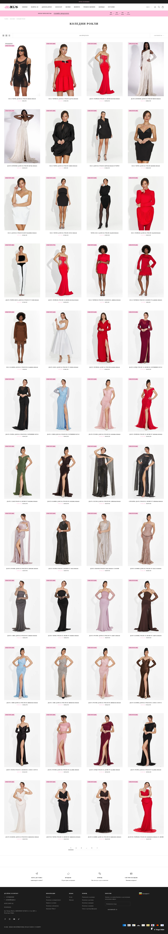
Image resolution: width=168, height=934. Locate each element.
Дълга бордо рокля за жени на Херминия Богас (145, 367)
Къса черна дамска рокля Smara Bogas (22, 98)
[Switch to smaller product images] (6, 35)
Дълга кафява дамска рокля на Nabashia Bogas (104, 837)
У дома (6, 18)
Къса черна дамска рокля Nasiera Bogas (146, 166)
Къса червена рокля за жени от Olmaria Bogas (146, 300)
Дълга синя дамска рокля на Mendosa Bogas (22, 702)
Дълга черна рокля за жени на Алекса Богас (22, 769)
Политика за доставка (88, 900)
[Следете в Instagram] (9, 919)
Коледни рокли (21, 18)
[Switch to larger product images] (3, 35)
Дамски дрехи (47, 7)
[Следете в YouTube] (14, 919)
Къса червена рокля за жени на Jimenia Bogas (105, 300)
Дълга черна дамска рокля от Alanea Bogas (145, 769)
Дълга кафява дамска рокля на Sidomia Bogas (63, 501)
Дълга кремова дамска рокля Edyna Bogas (22, 166)
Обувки (68, 7)
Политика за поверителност (53, 900)
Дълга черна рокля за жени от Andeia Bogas (63, 635)
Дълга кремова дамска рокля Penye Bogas (146, 98)
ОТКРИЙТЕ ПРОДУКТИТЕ (61, 13)
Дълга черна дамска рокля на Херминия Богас (22, 434)
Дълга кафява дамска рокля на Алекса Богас (146, 702)
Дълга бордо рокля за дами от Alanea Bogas (104, 769)
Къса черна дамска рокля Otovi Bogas (63, 233)
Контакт (48, 897)
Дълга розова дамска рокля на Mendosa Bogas (104, 702)
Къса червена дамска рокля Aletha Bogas (63, 98)
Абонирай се (112, 909)
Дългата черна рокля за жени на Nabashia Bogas (63, 837)
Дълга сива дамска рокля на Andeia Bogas (22, 635)
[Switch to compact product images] (9, 35)
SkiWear (101, 7)
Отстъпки (111, 7)
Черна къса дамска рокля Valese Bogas (104, 233)
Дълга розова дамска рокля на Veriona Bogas (22, 568)
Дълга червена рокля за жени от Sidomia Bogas (145, 434)
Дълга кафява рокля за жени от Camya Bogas (146, 635)
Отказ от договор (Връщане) (89, 908)
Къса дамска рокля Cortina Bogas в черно (104, 166)
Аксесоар (58, 7)
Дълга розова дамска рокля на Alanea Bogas (63, 769)
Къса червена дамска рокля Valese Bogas (146, 233)
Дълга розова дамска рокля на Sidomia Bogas (104, 434)
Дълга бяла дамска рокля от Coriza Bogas (63, 367)
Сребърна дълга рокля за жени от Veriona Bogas (146, 501)
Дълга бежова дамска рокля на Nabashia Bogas (22, 837)
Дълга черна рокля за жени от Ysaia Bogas (63, 568)
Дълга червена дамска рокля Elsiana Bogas (104, 367)
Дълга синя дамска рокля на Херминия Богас (63, 434)
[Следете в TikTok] (19, 919)
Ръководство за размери (88, 897)
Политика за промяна (87, 906)
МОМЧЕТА (77, 7)
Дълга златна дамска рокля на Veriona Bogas (105, 501)
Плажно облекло (89, 7)
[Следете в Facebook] (5, 919)
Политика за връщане (88, 903)
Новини (24, 7)
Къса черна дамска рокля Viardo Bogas (63, 166)
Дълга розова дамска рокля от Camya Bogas (104, 635)
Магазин (12, 18)
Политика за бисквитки (52, 906)
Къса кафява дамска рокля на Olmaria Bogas (22, 367)
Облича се (34, 7)
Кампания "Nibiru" (51, 908)
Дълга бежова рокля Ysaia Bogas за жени (104, 568)
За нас (70, 897)
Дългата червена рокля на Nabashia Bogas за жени (146, 837)
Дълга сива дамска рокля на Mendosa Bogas (63, 702)
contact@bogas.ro (10, 899)
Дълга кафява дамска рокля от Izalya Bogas (145, 568)
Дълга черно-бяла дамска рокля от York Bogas (22, 300)
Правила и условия (51, 903)
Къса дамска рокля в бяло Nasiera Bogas (22, 233)
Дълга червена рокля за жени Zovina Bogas (105, 98)
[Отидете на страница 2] (97, 848)
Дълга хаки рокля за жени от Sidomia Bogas (22, 501)
